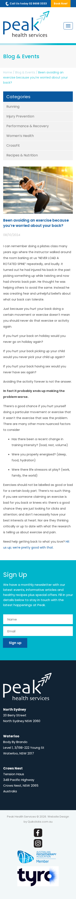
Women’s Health (20, 135)
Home (7, 72)
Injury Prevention (20, 116)
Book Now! (61, 3)
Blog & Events (25, 72)
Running (12, 106)
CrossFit (13, 145)
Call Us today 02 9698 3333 (28, 3)
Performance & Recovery (27, 126)
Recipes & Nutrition (22, 155)
